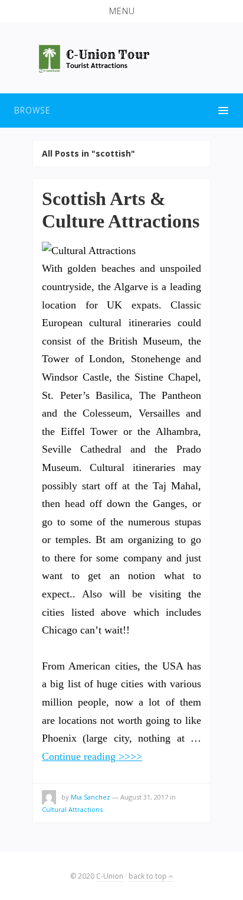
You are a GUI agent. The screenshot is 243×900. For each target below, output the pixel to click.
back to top (149, 876)
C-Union (109, 876)
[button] (121, 11)
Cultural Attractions (72, 809)
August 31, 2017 (144, 796)
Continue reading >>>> (92, 756)
